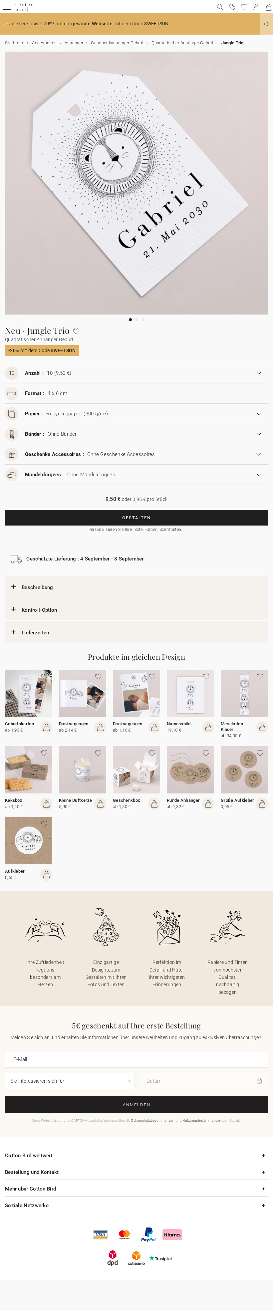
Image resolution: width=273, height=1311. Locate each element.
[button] (266, 24)
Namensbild (178, 723)
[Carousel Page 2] (136, 319)
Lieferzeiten (35, 633)
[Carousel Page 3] (142, 319)
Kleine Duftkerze (75, 800)
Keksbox (13, 800)
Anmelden (136, 1104)
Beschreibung (37, 587)
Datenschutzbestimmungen (153, 1120)
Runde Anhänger (183, 800)
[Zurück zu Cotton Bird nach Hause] (24, 10)
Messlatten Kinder (232, 726)
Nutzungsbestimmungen (202, 1120)
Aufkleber (15, 871)
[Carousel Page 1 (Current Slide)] (130, 319)
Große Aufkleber (237, 800)
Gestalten (136, 517)
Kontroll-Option (39, 610)
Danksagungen (74, 723)
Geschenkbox (126, 800)
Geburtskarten (19, 723)
